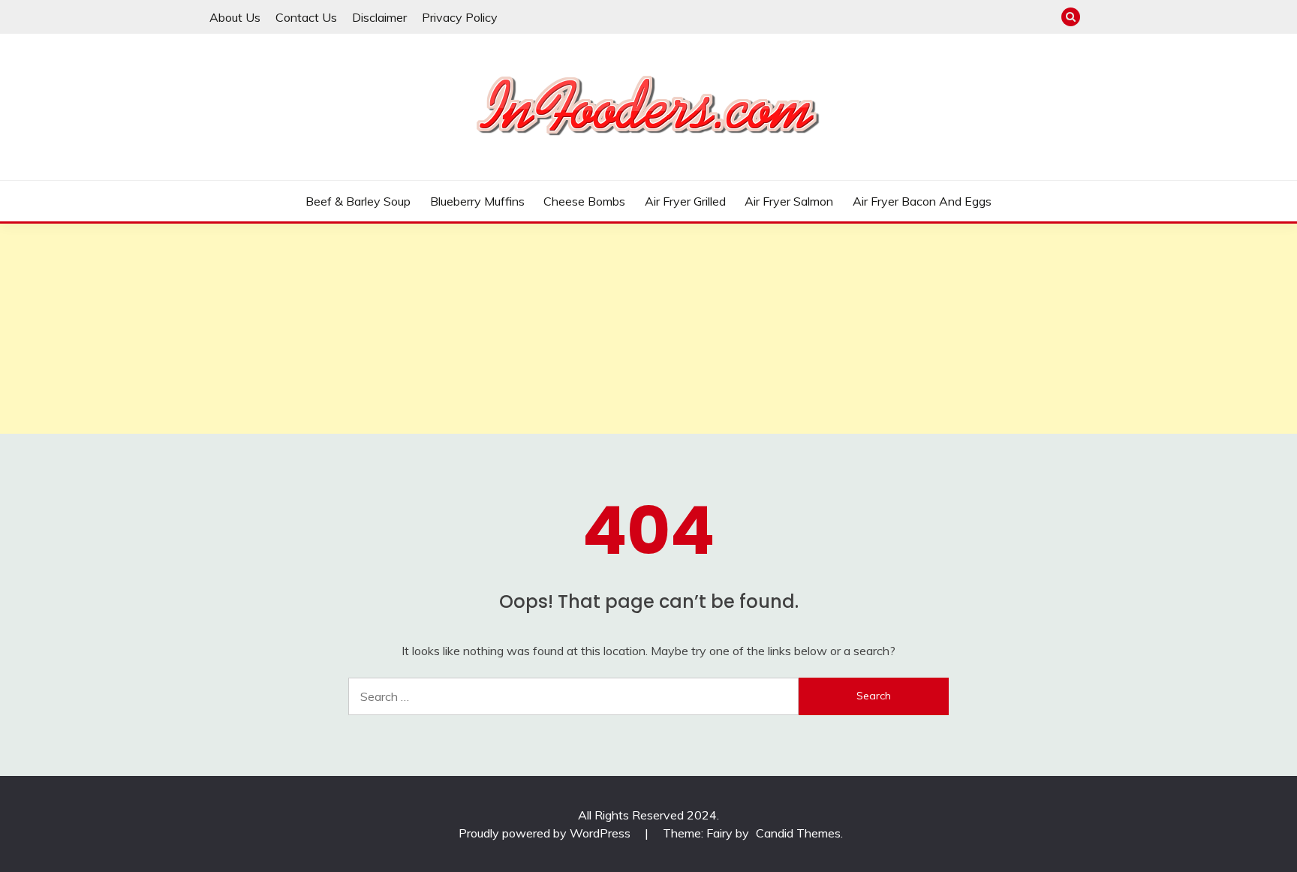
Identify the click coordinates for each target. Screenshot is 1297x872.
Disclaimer (379, 17)
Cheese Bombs (584, 201)
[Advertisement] (450, 329)
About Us (234, 17)
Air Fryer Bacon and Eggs (922, 201)
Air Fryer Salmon (789, 201)
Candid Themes (798, 832)
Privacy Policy (460, 17)
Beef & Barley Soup (358, 201)
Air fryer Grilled (685, 201)
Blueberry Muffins (477, 201)
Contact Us (306, 17)
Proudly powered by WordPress (546, 832)
